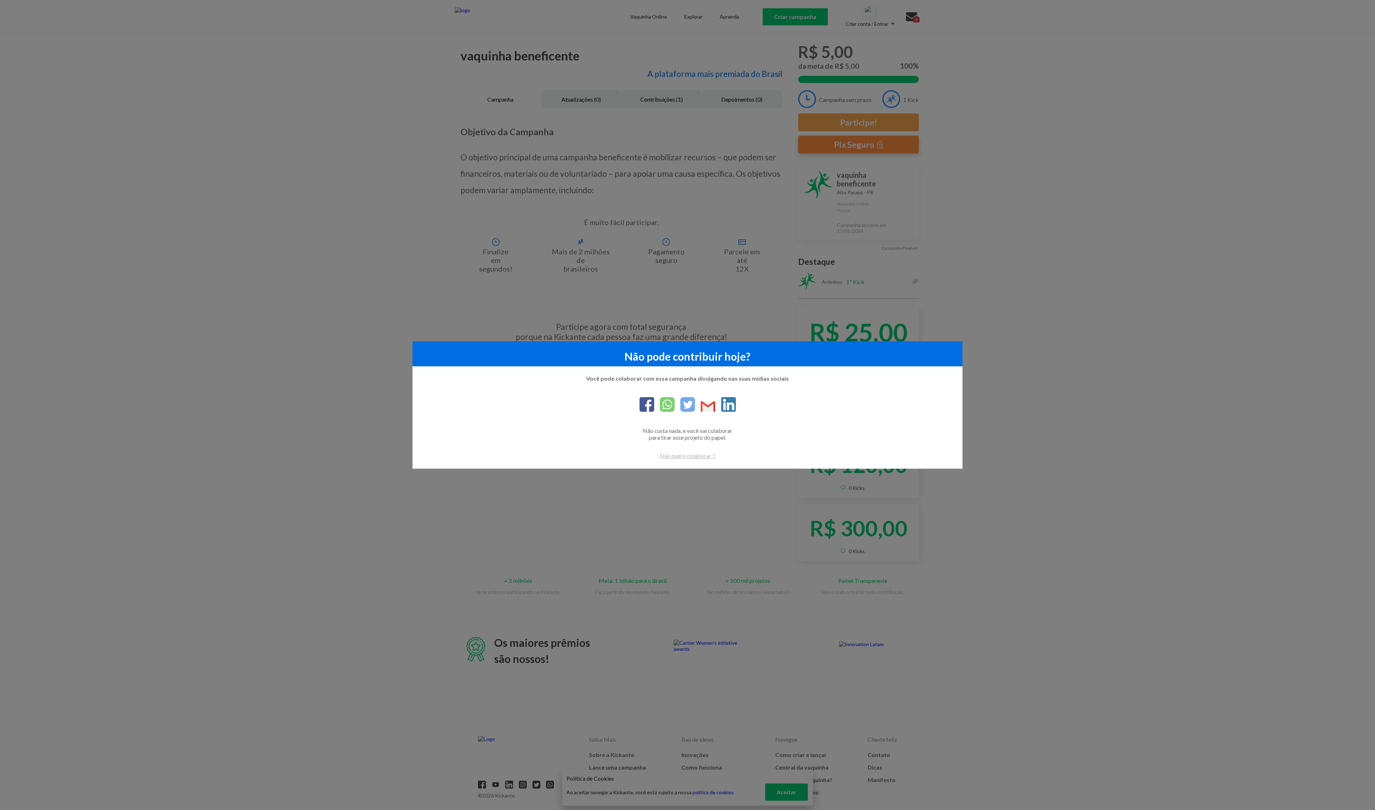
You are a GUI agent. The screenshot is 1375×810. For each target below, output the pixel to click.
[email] (705, 407)
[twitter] (685, 405)
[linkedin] (725, 405)
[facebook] (647, 405)
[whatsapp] (664, 405)
